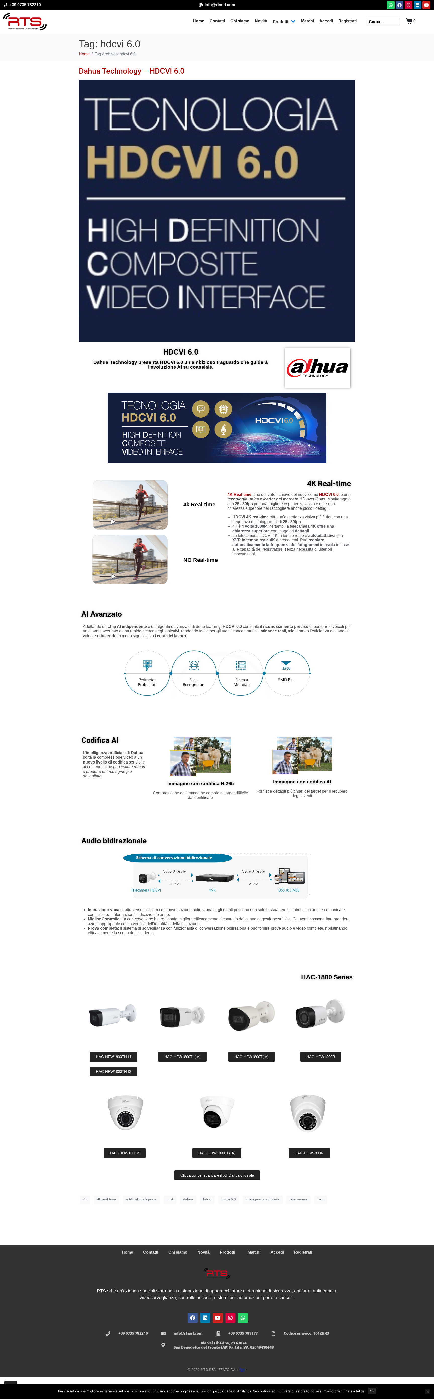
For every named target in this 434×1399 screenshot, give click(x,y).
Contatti (217, 21)
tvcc (320, 1199)
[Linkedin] (417, 5)
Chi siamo (239, 21)
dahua (188, 1199)
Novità (261, 21)
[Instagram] (408, 5)
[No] (427, 1391)
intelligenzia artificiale (263, 1199)
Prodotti (280, 22)
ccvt (170, 1199)
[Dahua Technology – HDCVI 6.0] (217, 210)
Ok (372, 1391)
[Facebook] (400, 5)
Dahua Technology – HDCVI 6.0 (131, 71)
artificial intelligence (141, 1199)
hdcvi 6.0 (229, 1199)
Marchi (307, 21)
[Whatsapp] (391, 5)
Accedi (326, 21)
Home (198, 21)
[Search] (398, 22)
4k (85, 1199)
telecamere (298, 1199)
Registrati (347, 21)
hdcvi (207, 1199)
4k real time (106, 1199)
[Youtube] (426, 5)
